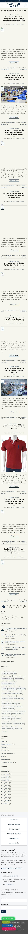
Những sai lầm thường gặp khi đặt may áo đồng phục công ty (16, 629)
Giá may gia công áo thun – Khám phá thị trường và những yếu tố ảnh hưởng (14, 77)
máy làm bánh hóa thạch (7, 701)
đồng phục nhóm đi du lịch (7, 728)
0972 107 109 (14, 876)
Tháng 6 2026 (5, 771)
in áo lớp (18, 686)
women (16, 711)
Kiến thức (3, 747)
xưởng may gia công (14, 14)
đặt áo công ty (5, 726)
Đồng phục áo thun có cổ (18, 723)
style (19, 703)
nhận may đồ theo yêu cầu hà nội (9, 703)
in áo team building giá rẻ (7, 691)
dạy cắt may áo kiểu (19, 678)
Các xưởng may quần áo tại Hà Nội (9, 673)
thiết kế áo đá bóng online (7, 711)
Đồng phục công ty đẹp (7, 723)
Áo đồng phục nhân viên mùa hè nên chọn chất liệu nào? (15, 654)
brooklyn (3, 671)
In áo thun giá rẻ (17, 691)
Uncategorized (5, 759)
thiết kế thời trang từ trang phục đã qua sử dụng (12, 706)
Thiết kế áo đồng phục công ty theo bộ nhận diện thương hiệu (15, 648)
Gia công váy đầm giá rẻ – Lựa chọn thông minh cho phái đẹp (14, 319)
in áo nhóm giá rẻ (11, 688)
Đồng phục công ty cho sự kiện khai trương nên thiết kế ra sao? (15, 642)
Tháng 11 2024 (5, 780)
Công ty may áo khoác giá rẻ (19, 676)
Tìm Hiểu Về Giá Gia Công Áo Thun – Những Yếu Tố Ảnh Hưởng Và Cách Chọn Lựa (14, 132)
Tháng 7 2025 (5, 774)
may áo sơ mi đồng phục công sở (9, 696)
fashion (3, 681)
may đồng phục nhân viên (7, 698)
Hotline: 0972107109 (8, 929)
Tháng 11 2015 (5, 792)
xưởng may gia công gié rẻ (17, 713)
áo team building (5, 721)
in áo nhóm (4, 688)
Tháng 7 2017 (5, 789)
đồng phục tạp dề (18, 728)
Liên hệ (19, 926)
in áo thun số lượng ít (6, 693)
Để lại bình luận (23, 69)
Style (2, 756)
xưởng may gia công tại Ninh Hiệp (9, 716)
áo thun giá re (13, 721)
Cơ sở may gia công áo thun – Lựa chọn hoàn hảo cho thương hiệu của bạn (14, 551)
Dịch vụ (3, 741)
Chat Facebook (7, 925)
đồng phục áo (5, 731)
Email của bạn (4, 904)
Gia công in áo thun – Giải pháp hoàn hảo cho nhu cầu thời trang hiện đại (14, 427)
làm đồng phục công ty (17, 693)
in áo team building (21, 688)
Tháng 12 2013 (5, 801)
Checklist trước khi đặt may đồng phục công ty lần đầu (15, 635)
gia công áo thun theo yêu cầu (8, 683)
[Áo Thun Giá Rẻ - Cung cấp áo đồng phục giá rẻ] (14, 5)
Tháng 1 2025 (5, 777)
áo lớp (13, 718)
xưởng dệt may (22, 711)
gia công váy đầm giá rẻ (11, 681)
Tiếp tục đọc (14, 62)
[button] (2, 5)
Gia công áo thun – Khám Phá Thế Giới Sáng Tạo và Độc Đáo (14, 264)
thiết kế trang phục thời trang (8, 708)
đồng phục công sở (13, 726)
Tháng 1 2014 (5, 798)
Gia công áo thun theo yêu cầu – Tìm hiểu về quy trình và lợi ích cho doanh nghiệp (14, 195)
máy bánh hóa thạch (18, 698)
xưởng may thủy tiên (6, 718)
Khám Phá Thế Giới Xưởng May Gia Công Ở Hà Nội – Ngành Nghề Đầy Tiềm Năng (14, 501)
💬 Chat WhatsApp (8, 918)
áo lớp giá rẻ (18, 718)
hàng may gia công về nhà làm (8, 686)
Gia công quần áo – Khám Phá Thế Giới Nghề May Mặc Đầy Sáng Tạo (14, 370)
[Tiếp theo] (24, 606)
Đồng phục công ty (6, 744)
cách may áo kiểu (11, 671)
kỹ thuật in (4, 750)
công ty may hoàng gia (6, 676)
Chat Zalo (5, 922)
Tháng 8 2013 (5, 804)
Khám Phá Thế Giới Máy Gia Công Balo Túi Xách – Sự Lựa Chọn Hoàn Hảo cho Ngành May (14, 19)
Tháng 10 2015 (5, 795)
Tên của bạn (4, 898)
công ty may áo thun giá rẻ (7, 678)
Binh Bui (22, 24)
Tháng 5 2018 (5, 786)
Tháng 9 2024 (5, 783)
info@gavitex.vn (10, 884)
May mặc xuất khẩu (6, 753)
